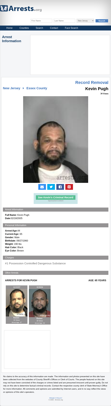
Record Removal (91, 82)
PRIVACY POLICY (55, 398)
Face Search (71, 28)
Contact (54, 28)
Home (9, 28)
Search (39, 28)
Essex (16, 317)
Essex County (36, 88)
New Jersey (11, 88)
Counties (24, 28)
